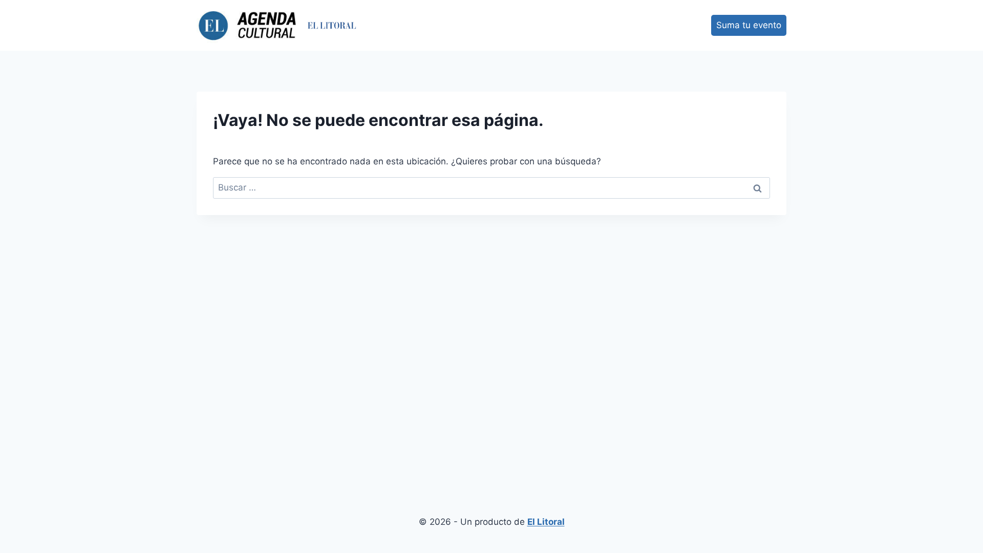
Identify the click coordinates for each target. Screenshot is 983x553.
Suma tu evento (748, 25)
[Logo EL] (332, 25)
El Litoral (546, 522)
